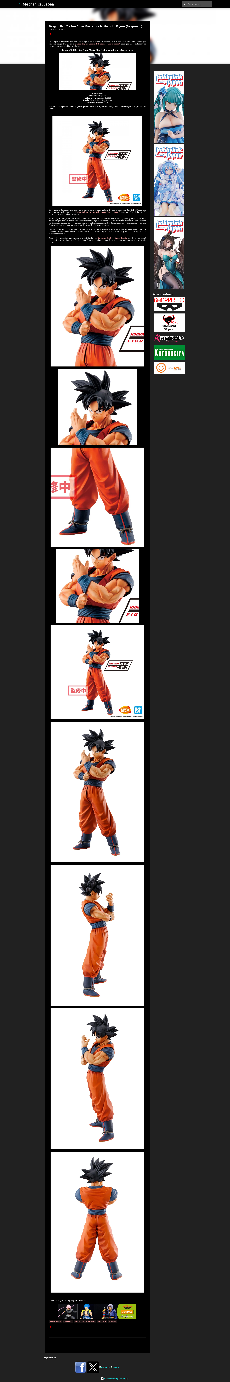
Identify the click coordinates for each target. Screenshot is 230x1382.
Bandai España (121, 238)
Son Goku (112, 1321)
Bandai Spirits (55, 1321)
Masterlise (102, 1321)
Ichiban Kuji (79, 1321)
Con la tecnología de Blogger (116, 1379)
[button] (50, 34)
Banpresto (67, 1321)
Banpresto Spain (105, 238)
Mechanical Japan (38, 4)
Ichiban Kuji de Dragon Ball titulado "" (97, 44)
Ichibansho (90, 1321)
